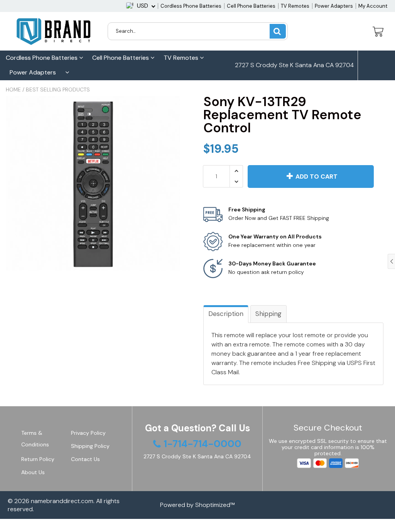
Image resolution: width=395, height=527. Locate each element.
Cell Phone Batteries (251, 5)
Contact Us (85, 459)
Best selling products (58, 89)
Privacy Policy (88, 432)
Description (225, 313)
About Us (33, 472)
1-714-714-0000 (265, 94)
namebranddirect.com (62, 501)
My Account (372, 5)
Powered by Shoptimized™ (197, 505)
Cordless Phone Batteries (190, 5)
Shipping (268, 313)
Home (13, 89)
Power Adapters (334, 5)
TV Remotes (295, 5)
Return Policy (37, 459)
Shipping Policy (90, 446)
